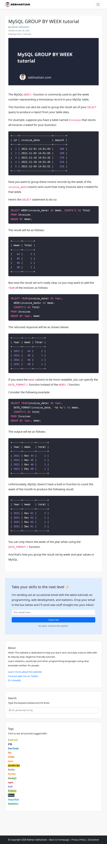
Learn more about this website (25, 671)
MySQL (12, 774)
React (11, 795)
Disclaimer (93, 839)
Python (12, 791)
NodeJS (12, 778)
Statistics (13, 803)
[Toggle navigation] (98, 4)
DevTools (13, 748)
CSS (10, 744)
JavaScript (14, 765)
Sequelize (13, 799)
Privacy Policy (78, 839)
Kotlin (11, 769)
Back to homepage (59, 839)
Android (13, 739)
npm (10, 782)
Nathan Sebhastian (20, 27)
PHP (10, 786)
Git (9, 752)
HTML (11, 757)
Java (10, 761)
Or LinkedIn (14, 680)
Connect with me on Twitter (23, 676)
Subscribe (53, 619)
